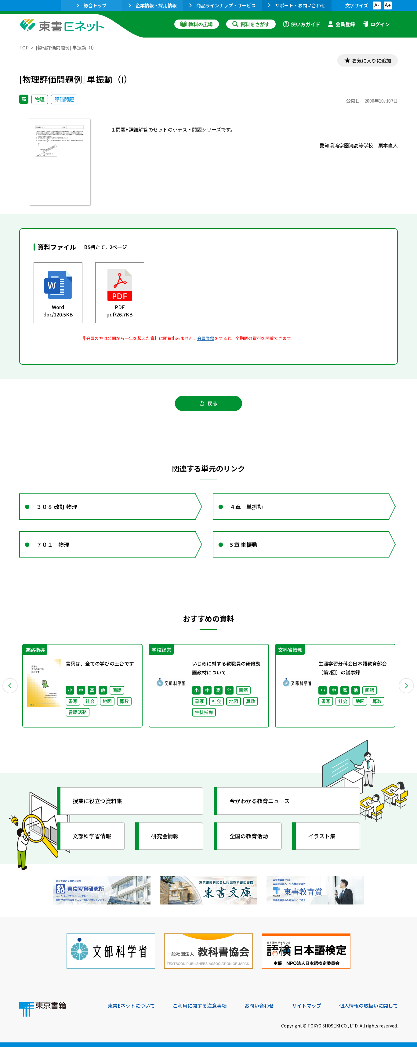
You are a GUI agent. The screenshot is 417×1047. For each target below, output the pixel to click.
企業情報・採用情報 (156, 5)
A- (376, 5)
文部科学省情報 (92, 836)
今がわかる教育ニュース (260, 801)
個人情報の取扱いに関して (368, 1005)
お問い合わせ (259, 1005)
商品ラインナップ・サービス (226, 5)
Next (407, 686)
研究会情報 (165, 836)
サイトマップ (306, 1005)
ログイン (380, 24)
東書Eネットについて (131, 1005)
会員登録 (345, 24)
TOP (24, 47)
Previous (10, 686)
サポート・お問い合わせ (300, 5)
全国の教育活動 (249, 836)
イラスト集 (321, 836)
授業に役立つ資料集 (97, 801)
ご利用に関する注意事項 (200, 1005)
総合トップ (95, 5)
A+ (388, 5)
